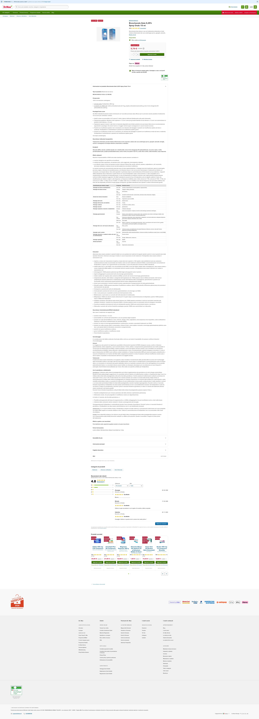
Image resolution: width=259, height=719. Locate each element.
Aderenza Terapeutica (126, 642)
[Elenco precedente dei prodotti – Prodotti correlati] (162, 574)
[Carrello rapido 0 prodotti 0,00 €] (255, 6)
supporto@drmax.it (17, 713)
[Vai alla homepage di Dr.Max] (7, 7)
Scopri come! (47, 1)
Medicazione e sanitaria (168, 658)
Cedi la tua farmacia (125, 637)
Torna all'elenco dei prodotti (99, 584)
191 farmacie (139, 565)
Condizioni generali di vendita (106, 648)
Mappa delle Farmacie (126, 628)
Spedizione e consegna (105, 635)
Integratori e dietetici (167, 651)
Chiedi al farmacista (167, 637)
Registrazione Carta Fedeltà (106, 671)
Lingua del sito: (218, 713)
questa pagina (103, 528)
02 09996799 (29, 713)
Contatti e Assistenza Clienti (106, 630)
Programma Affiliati (83, 637)
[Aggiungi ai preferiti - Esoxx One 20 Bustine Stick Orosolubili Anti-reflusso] (153, 537)
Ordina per (117, 483)
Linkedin (144, 637)
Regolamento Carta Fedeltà (106, 673)
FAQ (101, 640)
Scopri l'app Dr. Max (83, 635)
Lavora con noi (82, 632)
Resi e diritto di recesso (105, 637)
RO (247, 713)
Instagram (144, 635)
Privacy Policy (103, 655)
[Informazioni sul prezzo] (143, 48)
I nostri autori (166, 630)
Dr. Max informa (166, 632)
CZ (242, 713)
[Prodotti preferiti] (242, 6)
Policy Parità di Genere (84, 652)
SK (243, 713)
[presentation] (97, 540)
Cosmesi (165, 653)
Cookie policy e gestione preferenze (108, 657)
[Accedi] (246, 6)
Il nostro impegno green (84, 640)
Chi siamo (81, 628)
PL (245, 713)
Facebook (144, 628)
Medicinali (94, 469)
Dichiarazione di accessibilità (106, 660)
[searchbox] (42, 7)
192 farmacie (113, 565)
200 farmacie (126, 565)
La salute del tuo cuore (168, 640)
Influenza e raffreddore (106, 469)
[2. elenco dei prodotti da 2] (130, 574)
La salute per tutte (167, 635)
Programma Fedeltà (83, 642)
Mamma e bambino (167, 661)
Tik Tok (143, 632)
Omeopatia (165, 665)
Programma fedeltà (35, 12)
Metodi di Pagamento (104, 632)
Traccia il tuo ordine (104, 628)
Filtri (131, 483)
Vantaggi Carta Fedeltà (105, 668)
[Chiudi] (257, 2)
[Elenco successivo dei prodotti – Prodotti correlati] (166, 574)
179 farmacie (100, 565)
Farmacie (15, 12)
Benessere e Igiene (167, 656)
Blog (53, 12)
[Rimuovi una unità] (132, 54)
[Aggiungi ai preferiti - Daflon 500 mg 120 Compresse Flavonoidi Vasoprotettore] (102, 537)
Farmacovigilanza (82, 647)
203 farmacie (165, 565)
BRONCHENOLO (133, 20)
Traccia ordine (46, 12)
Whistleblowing (82, 649)
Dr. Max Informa (82, 645)
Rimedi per (165, 673)
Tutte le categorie (167, 668)
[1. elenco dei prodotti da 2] (129, 574)
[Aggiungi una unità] (137, 54)
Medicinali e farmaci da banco (169, 648)
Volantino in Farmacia (125, 630)
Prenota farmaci (24, 12)
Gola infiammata (118, 469)
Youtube (144, 630)
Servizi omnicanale (125, 640)
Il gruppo (81, 630)
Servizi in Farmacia (125, 632)
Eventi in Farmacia (125, 635)
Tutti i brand (165, 670)
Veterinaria (165, 663)
